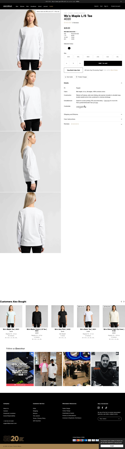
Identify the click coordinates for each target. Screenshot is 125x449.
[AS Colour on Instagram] (98, 408)
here (96, 102)
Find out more (118, 442)
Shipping (35, 411)
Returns (35, 413)
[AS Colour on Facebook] (102, 408)
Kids (27, 6)
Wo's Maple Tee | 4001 (11, 329)
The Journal (36, 416)
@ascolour (20, 348)
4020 (67, 18)
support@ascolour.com (9, 423)
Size (65, 53)
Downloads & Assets (68, 413)
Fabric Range (66, 408)
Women (22, 6)
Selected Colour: (69, 44)
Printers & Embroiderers (69, 415)
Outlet (51, 6)
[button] (121, 301)
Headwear (33, 6)
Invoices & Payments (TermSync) (71, 418)
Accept (112, 446)
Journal (45, 6)
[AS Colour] (7, 6)
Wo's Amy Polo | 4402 (62, 329)
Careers (5, 411)
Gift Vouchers (37, 421)
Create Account (115, 6)
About (40, 6)
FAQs (34, 408)
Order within (110, 70)
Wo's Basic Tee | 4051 (88, 329)
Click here (107, 100)
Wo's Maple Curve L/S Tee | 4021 (37, 330)
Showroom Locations (9, 413)
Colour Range (66, 411)
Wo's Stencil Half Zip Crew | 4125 (114, 330)
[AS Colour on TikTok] (106, 408)
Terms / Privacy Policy (39, 418)
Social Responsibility (9, 416)
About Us (6, 408)
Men (17, 6)
